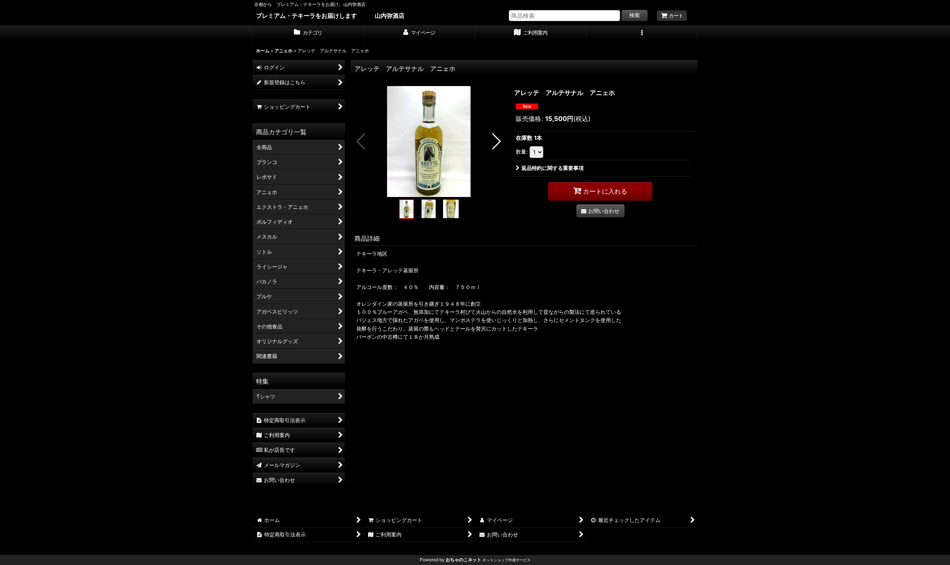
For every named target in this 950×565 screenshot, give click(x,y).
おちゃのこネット (463, 559)
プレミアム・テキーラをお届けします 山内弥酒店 (330, 15)
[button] (642, 33)
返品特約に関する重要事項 (552, 168)
